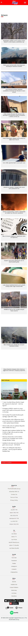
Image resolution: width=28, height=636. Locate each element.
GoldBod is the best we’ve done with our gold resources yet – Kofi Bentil (14, 444)
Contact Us (14, 494)
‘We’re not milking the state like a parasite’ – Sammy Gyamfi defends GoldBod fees (12, 449)
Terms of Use (14, 497)
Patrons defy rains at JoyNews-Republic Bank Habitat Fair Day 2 (14, 426)
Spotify (15, 612)
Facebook (14, 560)
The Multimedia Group (14, 488)
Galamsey (14, 590)
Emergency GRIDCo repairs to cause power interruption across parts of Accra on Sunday (14, 410)
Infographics (14, 572)
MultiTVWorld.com (14, 542)
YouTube (14, 557)
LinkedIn (14, 569)
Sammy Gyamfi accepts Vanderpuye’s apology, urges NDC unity (13, 415)
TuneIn (11, 607)
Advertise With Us (14, 491)
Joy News (14, 533)
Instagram (14, 566)
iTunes (20, 607)
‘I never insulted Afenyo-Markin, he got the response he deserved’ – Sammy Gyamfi (13, 403)
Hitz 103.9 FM (14, 515)
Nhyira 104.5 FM (14, 524)
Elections (14, 596)
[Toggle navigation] (25, 3)
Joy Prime (14, 539)
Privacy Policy (14, 500)
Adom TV (14, 536)
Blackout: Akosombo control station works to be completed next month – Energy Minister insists (13, 438)
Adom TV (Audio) (14, 545)
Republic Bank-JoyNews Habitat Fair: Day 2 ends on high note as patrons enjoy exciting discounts (14, 432)
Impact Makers (14, 587)
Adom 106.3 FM (14, 512)
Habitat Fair (14, 584)
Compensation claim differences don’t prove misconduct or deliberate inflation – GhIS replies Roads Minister (14, 421)
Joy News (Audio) (14, 548)
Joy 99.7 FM (14, 509)
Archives (14, 593)
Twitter (14, 563)
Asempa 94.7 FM (14, 518)
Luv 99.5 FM (14, 521)
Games (14, 581)
